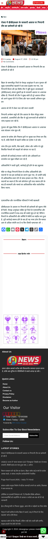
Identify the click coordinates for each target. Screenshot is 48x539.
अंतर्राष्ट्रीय (15, 8)
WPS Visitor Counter (19, 423)
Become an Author (10, 400)
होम (2, 8)
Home (5, 384)
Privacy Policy (8, 394)
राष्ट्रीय (7, 8)
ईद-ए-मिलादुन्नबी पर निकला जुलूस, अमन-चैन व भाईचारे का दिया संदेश (24, 506)
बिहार (4, 17)
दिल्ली (38, 8)
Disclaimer (7, 397)
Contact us (7, 391)
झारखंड (32, 8)
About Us (6, 387)
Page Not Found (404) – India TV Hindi (17, 480)
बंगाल (43, 8)
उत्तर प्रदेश (24, 8)
